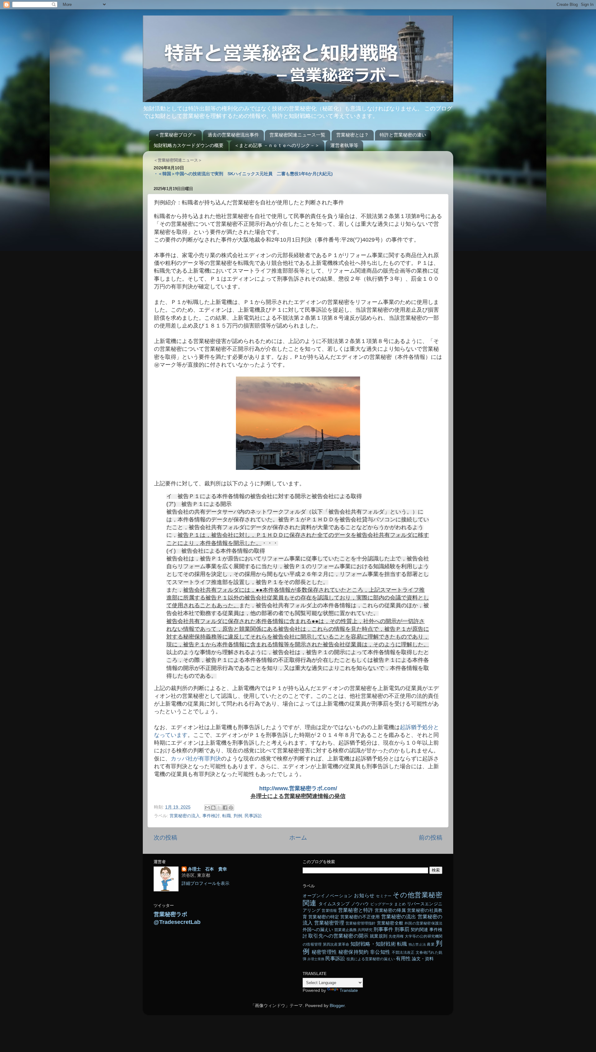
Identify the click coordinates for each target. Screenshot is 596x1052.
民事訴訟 (253, 816)
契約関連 (419, 929)
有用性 (403, 958)
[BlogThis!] (213, 808)
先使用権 (396, 936)
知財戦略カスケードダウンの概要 (189, 145)
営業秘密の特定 (323, 917)
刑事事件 (383, 929)
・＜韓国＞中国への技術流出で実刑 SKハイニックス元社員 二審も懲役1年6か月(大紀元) (243, 174)
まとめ (400, 904)
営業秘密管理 (329, 922)
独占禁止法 (417, 944)
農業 (431, 944)
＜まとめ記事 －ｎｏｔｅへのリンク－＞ (276, 145)
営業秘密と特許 (355, 910)
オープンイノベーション (328, 896)
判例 (237, 816)
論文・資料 (423, 958)
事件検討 (211, 816)
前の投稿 (430, 837)
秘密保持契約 (353, 952)
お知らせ (364, 895)
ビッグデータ (381, 904)
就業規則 (378, 936)
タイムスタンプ (334, 904)
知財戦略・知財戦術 (373, 944)
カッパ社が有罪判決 (196, 759)
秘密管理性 (324, 952)
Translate (349, 990)
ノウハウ (360, 904)
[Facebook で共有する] (225, 808)
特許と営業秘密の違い (403, 134)
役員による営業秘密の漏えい (370, 959)
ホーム (298, 837)
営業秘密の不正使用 (360, 917)
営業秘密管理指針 (360, 923)
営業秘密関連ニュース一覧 (297, 134)
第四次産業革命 (336, 944)
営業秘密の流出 (398, 916)
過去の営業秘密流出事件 (233, 134)
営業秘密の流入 (184, 816)
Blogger (337, 1005)
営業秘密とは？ (352, 134)
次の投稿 (165, 837)
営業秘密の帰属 (390, 910)
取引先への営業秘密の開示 (338, 935)
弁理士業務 (315, 959)
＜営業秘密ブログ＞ (176, 134)
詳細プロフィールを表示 (205, 883)
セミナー (383, 896)
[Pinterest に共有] (231, 808)
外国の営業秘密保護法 (423, 923)
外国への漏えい (318, 929)
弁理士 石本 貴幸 (207, 869)
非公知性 (380, 952)
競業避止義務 (345, 930)
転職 (226, 816)
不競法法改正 (403, 952)
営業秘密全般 (390, 923)
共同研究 (365, 930)
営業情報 (329, 910)
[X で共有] (219, 808)
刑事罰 (402, 929)
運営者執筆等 (344, 145)
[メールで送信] (207, 808)
